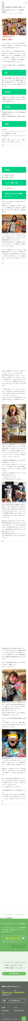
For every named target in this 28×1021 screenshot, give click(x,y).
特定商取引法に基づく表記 (19, 1010)
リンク (3, 1013)
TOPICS (4, 13)
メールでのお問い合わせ (14, 1000)
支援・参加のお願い (14, 973)
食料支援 (20, 13)
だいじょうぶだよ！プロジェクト (12, 13)
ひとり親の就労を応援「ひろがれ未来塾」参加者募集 (13, 914)
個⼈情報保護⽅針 (5, 1010)
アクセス (15, 1007)
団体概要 (3, 1007)
